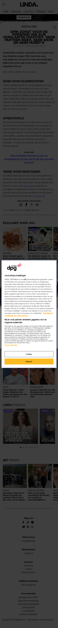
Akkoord (29, 361)
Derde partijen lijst (11, 345)
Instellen (29, 354)
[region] (28, 314)
